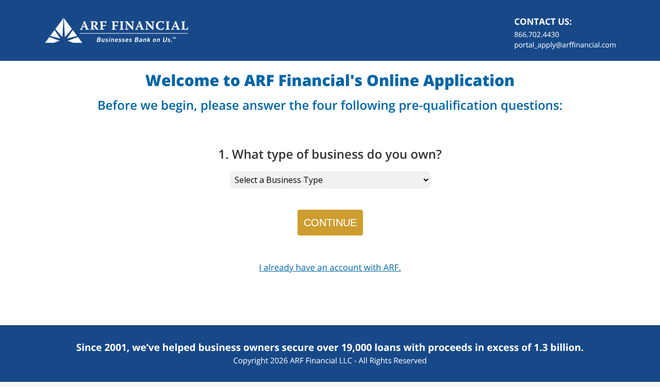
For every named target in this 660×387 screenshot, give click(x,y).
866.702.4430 (536, 35)
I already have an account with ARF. (330, 267)
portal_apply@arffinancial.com (565, 45)
